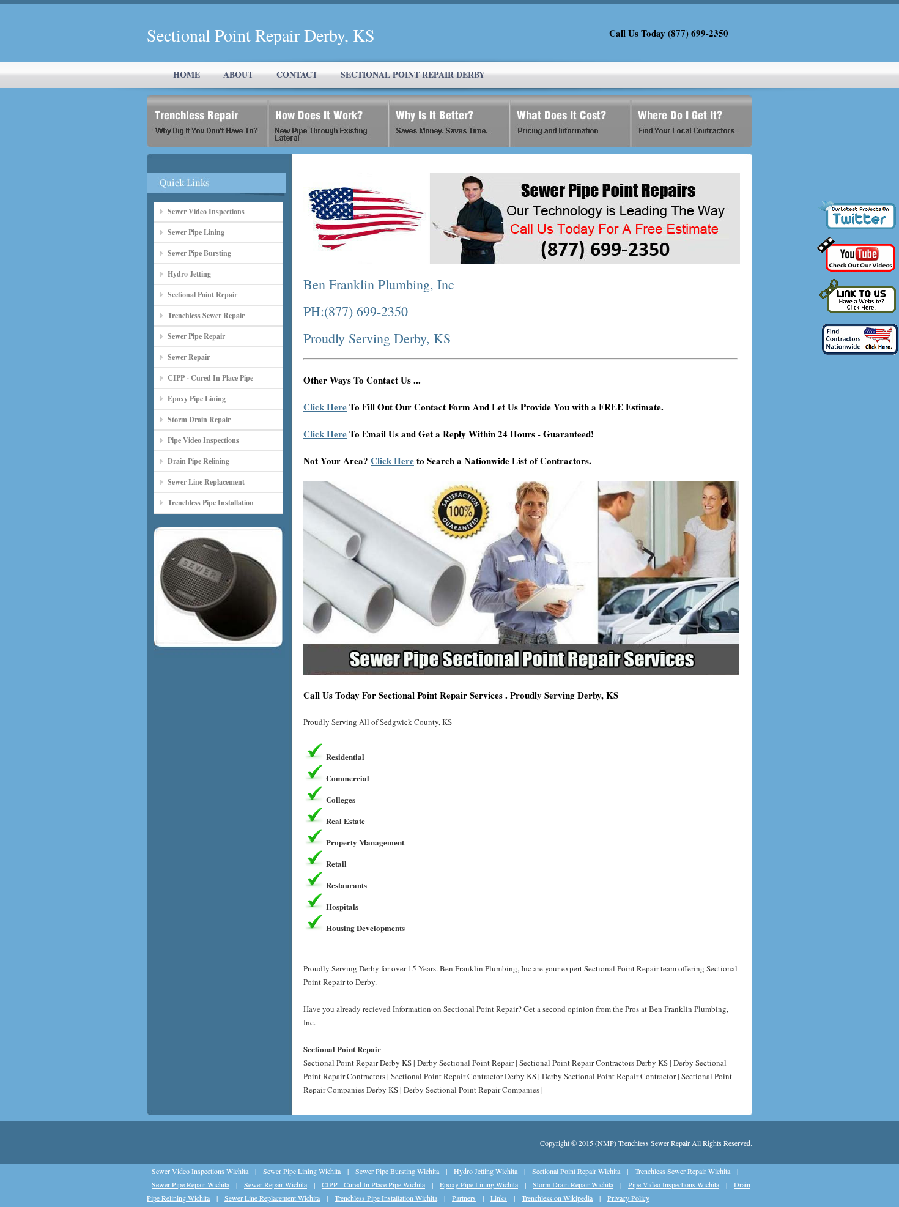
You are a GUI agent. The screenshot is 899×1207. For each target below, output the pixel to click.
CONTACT (296, 74)
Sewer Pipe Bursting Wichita (397, 1171)
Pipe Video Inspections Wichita (673, 1184)
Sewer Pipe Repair (196, 336)
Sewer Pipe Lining (196, 232)
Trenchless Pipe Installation (211, 502)
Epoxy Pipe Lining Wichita (479, 1184)
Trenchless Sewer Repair (206, 315)
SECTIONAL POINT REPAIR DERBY (413, 74)
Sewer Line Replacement (206, 482)
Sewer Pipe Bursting (199, 253)
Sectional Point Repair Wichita (576, 1171)
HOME (186, 74)
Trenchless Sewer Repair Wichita (682, 1171)
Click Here (325, 407)
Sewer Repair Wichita (275, 1184)
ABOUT (238, 74)
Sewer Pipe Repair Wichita (190, 1184)
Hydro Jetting (189, 274)
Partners (464, 1198)
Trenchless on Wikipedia (557, 1198)
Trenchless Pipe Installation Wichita (386, 1198)
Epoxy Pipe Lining (197, 398)
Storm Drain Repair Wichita (573, 1184)
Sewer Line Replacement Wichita (272, 1198)
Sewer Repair (189, 357)
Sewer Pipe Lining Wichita (302, 1171)
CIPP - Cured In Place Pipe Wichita (373, 1184)
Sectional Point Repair (202, 294)
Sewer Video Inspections (206, 211)
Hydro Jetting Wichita (485, 1171)
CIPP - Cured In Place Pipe (210, 378)
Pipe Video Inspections (203, 440)
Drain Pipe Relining (198, 461)
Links (498, 1198)
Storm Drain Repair (199, 419)
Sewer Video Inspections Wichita (200, 1171)
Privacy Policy (628, 1198)
